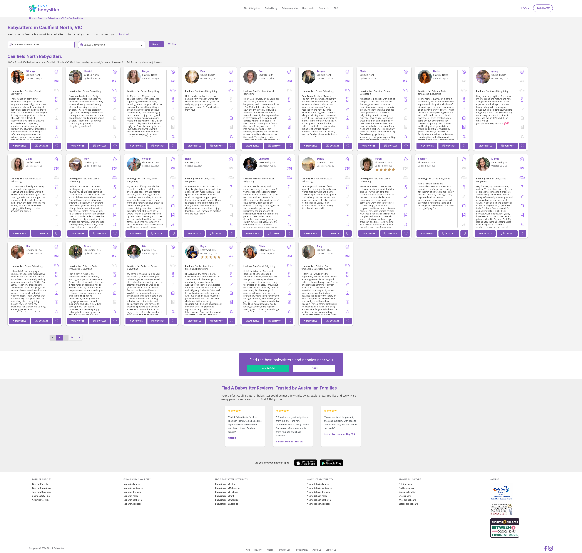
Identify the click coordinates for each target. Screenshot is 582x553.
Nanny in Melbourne (133, 488)
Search (41, 18)
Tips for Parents (40, 484)
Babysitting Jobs (290, 8)
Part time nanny (406, 488)
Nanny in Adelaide (132, 504)
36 (72, 337)
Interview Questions (42, 492)
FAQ (336, 8)
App (248, 550)
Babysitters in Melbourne (227, 488)
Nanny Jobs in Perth (317, 496)
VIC (64, 18)
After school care (407, 500)
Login (525, 8)
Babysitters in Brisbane (226, 492)
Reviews (258, 550)
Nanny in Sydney (132, 484)
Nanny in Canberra (133, 500)
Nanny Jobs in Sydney (318, 484)
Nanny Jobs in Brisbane (318, 492)
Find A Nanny (271, 8)
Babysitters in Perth (224, 496)
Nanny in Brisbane (132, 492)
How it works (308, 8)
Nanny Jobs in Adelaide (318, 504)
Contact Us (324, 8)
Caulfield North (76, 18)
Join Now (543, 8)
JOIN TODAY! (268, 368)
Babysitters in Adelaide (226, 504)
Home (32, 18)
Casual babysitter (407, 492)
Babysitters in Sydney (225, 484)
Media (270, 550)
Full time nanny (406, 484)
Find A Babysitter (252, 8)
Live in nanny (405, 496)
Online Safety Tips (41, 496)
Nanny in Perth (131, 496)
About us (317, 550)
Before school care (408, 504)
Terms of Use (284, 550)
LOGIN (314, 368)
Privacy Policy (301, 550)
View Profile (19, 146)
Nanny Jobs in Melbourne (319, 488)
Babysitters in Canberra (226, 500)
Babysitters (54, 18)
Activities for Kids (41, 500)
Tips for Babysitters (41, 488)
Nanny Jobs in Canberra (319, 500)
